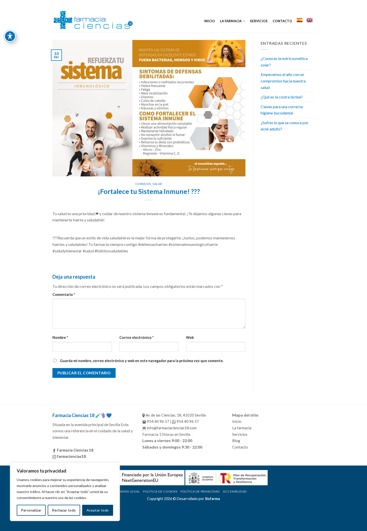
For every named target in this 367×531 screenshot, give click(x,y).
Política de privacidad (200, 491)
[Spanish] (299, 20)
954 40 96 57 (157, 421)
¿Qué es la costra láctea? (282, 96)
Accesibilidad (235, 491)
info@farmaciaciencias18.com (171, 428)
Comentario (63, 294)
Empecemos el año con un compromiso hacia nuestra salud (283, 80)
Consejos (143, 183)
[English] (310, 20)
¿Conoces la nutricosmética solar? (284, 61)
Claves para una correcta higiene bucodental (282, 109)
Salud (158, 183)
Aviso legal (130, 491)
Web (190, 337)
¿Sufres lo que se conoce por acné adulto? (285, 125)
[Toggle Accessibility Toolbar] (10, 36)
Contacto (282, 21)
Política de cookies (160, 491)
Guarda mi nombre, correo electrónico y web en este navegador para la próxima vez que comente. (141, 361)
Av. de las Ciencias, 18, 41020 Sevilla (175, 415)
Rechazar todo (64, 510)
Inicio (209, 21)
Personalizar (31, 510)
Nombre (60, 337)
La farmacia (231, 21)
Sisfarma (212, 499)
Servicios (259, 21)
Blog (236, 440)
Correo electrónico (136, 337)
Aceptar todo (98, 510)
